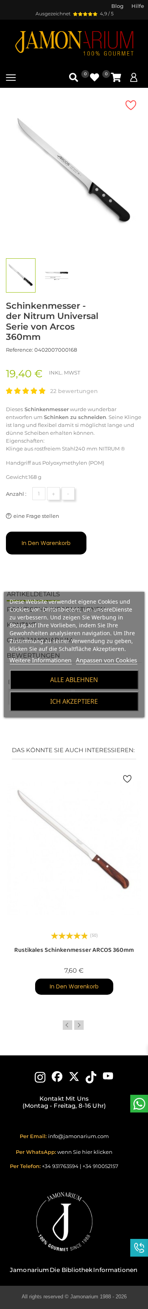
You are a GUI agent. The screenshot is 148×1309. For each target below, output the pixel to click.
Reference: (19, 350)
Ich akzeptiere (74, 701)
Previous (67, 1025)
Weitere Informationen (40, 660)
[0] (116, 77)
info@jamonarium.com (78, 1136)
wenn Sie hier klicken (84, 1152)
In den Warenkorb (46, 543)
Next (79, 1025)
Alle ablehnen (74, 679)
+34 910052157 (100, 1166)
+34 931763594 (60, 1166)
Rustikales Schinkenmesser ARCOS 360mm (74, 950)
